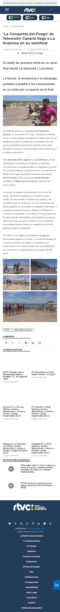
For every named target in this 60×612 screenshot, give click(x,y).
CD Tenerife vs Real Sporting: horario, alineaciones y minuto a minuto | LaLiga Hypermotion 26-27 (42, 411)
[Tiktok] (27, 524)
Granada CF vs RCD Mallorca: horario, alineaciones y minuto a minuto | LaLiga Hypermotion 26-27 (42, 448)
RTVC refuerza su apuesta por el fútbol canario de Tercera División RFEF (36, 485)
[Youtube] (9, 524)
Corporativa (18, 26)
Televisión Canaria (23, 330)
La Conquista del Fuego (23, 134)
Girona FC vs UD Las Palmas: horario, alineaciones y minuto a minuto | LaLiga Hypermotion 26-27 (14, 411)
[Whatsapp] (50, 524)
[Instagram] (33, 524)
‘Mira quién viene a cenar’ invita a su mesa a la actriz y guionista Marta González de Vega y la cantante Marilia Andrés (38, 468)
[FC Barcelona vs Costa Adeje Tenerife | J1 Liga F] (44, 362)
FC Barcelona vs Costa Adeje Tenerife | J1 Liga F (43, 373)
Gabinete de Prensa (13, 49)
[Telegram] (26, 343)
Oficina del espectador (36, 528)
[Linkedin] (33, 343)
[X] (6, 343)
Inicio (6, 26)
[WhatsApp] (19, 343)
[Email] (39, 343)
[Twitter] (21, 524)
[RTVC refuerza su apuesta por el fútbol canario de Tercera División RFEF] (11, 485)
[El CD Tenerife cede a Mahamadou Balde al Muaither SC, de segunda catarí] (16, 362)
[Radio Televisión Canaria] (30, 506)
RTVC (7, 330)
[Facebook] (12, 343)
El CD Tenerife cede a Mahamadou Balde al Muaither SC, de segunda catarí (15, 375)
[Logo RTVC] (30, 10)
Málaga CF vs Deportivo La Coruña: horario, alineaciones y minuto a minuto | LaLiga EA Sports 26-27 (15, 448)
